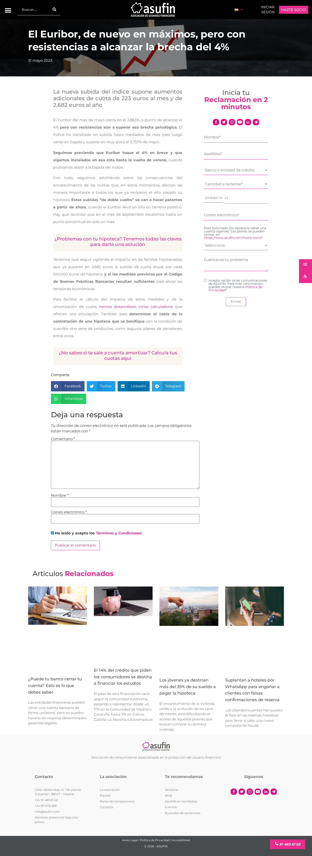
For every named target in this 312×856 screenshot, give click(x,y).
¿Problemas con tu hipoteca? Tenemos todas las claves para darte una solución (117, 241)
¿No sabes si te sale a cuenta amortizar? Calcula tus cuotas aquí (118, 355)
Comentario (63, 439)
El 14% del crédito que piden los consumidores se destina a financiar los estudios (123, 677)
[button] (8, 10)
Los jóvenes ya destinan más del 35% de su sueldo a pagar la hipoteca (187, 687)
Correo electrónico (69, 512)
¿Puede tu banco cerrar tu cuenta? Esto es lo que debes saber (55, 685)
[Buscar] (54, 9)
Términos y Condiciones (119, 533)
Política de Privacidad (155, 840)
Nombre (60, 495)
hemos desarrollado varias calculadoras (136, 306)
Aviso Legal (130, 840)
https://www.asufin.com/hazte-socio (232, 238)
